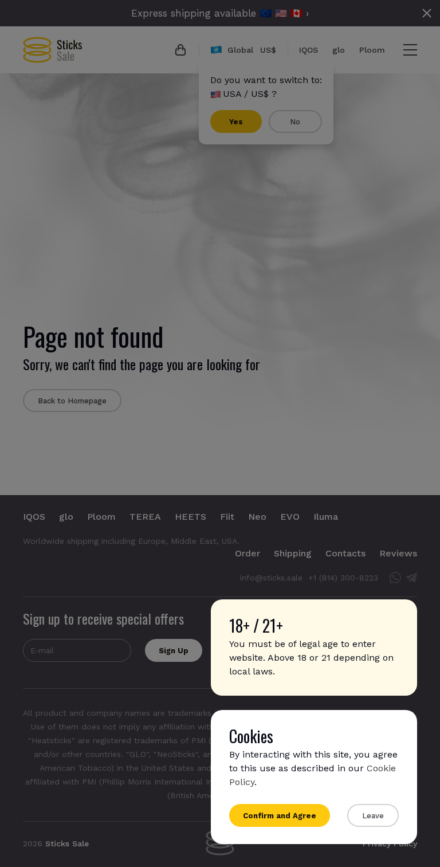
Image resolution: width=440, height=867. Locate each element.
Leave (373, 815)
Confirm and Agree (279, 815)
